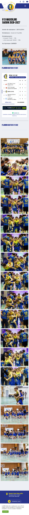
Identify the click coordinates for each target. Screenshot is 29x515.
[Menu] (25, 5)
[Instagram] (23, 1)
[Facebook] (20, 1)
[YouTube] (26, 1)
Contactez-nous (16, 501)
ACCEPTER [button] (5, 511)
